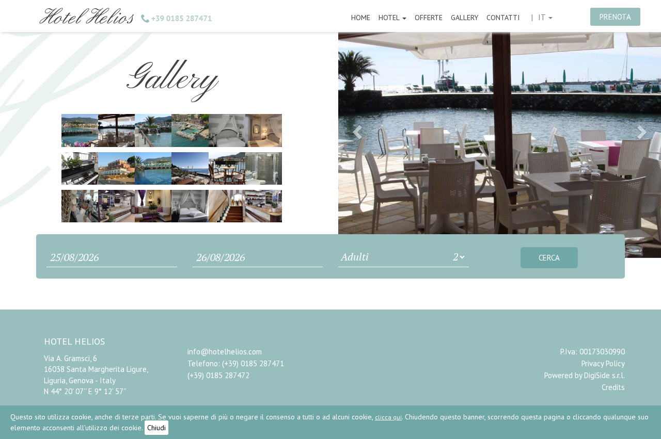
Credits (613, 387)
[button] (355, 129)
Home (360, 17)
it (542, 17)
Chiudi (156, 427)
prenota (615, 17)
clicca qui (388, 417)
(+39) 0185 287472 (218, 375)
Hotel (390, 17)
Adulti (355, 257)
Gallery (464, 17)
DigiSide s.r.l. (604, 375)
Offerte (429, 17)
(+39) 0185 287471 (253, 363)
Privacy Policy (603, 363)
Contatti (503, 17)
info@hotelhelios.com (224, 351)
